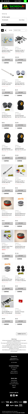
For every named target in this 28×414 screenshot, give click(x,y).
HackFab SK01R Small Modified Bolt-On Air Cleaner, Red (7, 215)
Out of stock (7, 59)
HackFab (3, 47)
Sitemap (15, 411)
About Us (14, 385)
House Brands (14, 380)
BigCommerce (9, 412)
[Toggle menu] (2, 2)
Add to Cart (21, 92)
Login (15, 1)
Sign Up (19, 1)
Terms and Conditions (14, 383)
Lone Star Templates (21, 412)
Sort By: (10, 30)
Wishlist (14, 369)
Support (14, 387)
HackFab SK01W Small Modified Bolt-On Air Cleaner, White (20, 215)
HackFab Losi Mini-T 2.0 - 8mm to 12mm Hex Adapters (20, 281)
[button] (14, 20)
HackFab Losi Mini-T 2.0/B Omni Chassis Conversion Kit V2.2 (20, 52)
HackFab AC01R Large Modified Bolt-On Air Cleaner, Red (20, 248)
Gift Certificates (14, 367)
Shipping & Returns (14, 373)
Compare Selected (21, 333)
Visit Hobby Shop (14, 382)
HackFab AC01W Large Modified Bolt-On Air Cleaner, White (7, 281)
